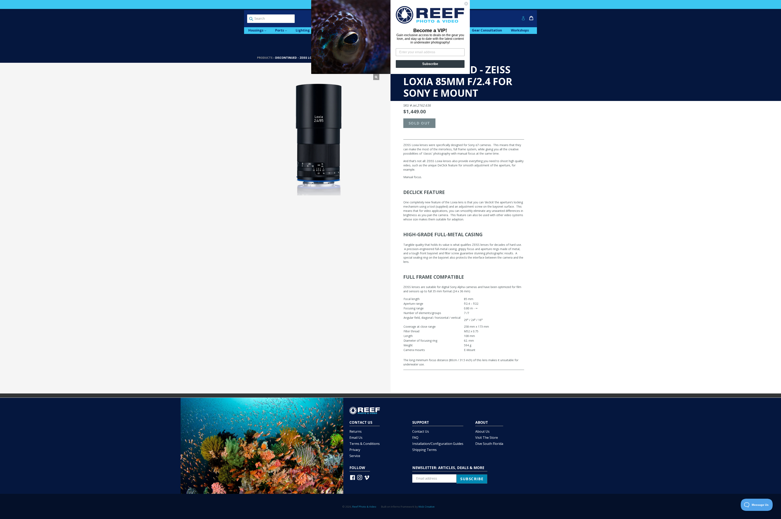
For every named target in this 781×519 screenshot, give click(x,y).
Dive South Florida (489, 443)
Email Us (355, 437)
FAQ (415, 437)
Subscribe (430, 64)
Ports (283, 30)
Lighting (306, 30)
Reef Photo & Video (364, 506)
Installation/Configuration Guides (437, 443)
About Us (482, 431)
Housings (259, 30)
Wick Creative (426, 506)
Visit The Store (486, 437)
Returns (355, 431)
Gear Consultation (487, 30)
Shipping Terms (424, 449)
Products (265, 58)
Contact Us (420, 431)
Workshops (520, 30)
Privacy (354, 449)
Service (354, 456)
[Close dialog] (466, 4)
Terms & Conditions (364, 443)
